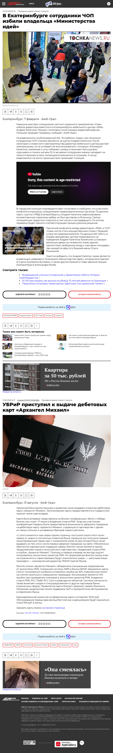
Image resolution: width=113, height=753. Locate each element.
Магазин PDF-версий (73, 698)
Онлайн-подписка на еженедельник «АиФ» (40, 702)
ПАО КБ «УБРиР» (32, 613)
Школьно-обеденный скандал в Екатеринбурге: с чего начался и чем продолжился (30, 346)
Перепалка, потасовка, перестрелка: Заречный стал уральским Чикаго (62, 283)
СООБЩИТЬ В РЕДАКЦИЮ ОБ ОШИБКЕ (94, 702)
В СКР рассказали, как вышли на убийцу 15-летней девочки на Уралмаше (64, 280)
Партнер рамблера (45, 743)
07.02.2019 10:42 (9, 11)
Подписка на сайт (40, 698)
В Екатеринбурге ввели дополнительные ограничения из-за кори (86, 345)
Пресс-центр (56, 698)
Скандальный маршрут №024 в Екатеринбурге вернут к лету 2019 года (31, 354)
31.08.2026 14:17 (9, 400)
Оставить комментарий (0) (89, 294)
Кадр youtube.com (11, 105)
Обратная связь (69, 702)
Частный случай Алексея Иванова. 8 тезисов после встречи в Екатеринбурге (88, 336)
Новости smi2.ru (12, 392)
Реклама (25, 698)
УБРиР (6, 489)
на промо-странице (53, 608)
